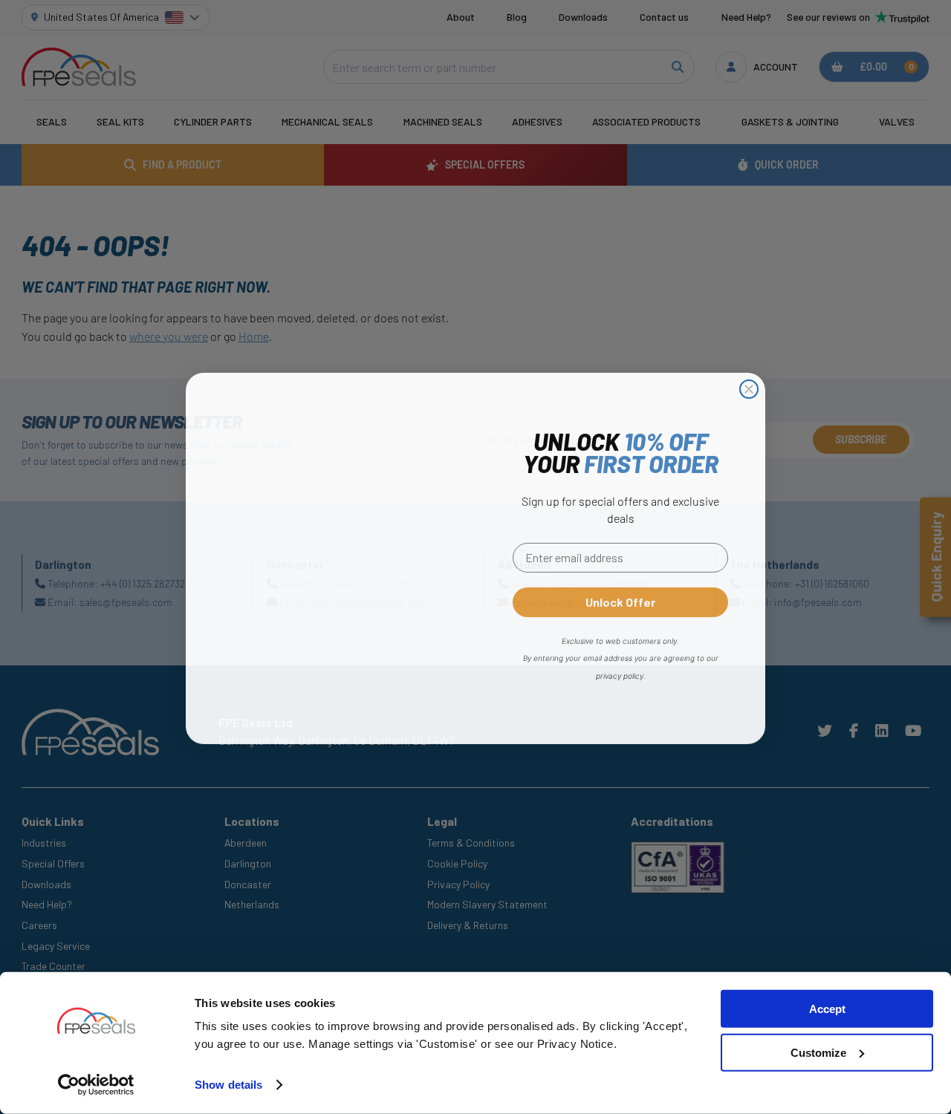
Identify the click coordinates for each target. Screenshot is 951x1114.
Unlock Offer (620, 600)
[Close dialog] (749, 388)
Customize (818, 1052)
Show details (228, 1084)
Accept (827, 1009)
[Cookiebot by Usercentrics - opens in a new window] (96, 1085)
